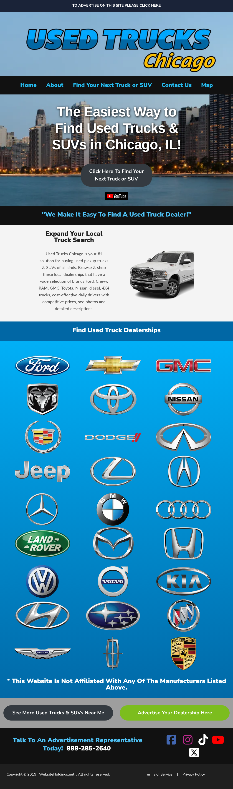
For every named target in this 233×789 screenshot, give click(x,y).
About (54, 85)
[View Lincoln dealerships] (113, 653)
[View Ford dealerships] (42, 365)
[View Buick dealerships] (183, 615)
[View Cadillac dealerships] (42, 437)
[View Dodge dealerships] (113, 437)
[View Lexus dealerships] (113, 471)
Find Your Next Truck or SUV (112, 85)
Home (28, 85)
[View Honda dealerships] (183, 543)
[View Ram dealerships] (42, 399)
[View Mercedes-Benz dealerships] (42, 509)
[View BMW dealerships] (113, 509)
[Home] (116, 43)
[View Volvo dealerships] (113, 581)
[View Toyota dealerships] (113, 399)
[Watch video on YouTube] (116, 197)
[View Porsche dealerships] (183, 653)
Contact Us (177, 85)
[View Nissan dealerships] (183, 399)
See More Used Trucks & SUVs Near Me (58, 712)
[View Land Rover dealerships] (42, 543)
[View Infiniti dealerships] (183, 437)
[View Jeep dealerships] (42, 471)
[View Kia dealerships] (183, 581)
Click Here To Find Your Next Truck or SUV (116, 175)
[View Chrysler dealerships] (42, 653)
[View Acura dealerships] (183, 471)
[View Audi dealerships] (183, 509)
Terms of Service (158, 774)
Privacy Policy (193, 774)
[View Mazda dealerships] (113, 543)
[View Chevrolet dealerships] (113, 365)
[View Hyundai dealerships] (42, 615)
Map (207, 85)
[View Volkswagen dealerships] (42, 581)
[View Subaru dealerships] (113, 615)
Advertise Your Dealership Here (175, 712)
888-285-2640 (89, 748)
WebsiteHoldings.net (56, 774)
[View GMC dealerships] (183, 365)
